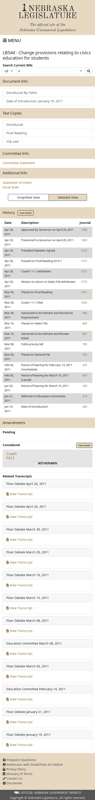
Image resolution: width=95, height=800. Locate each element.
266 (84, 407)
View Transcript (20, 494)
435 (84, 365)
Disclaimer (14, 783)
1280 (84, 240)
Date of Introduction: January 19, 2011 (34, 101)
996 (84, 313)
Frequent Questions (21, 760)
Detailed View (68, 197)
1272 (84, 261)
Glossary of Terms (18, 774)
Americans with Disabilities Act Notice (34, 764)
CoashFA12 (11, 455)
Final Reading (16, 133)
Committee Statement (19, 163)
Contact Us (14, 778)
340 (84, 386)
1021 (84, 292)
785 (84, 344)
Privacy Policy (15, 769)
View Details (25, 212)
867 (84, 334)
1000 (84, 302)
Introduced (14, 124)
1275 (84, 250)
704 (84, 354)
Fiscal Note (11, 187)
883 (84, 323)
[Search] (88, 71)
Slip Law (12, 141)
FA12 (33, 271)
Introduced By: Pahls (21, 93)
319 (84, 396)
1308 (84, 230)
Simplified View (28, 197)
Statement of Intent (17, 182)
